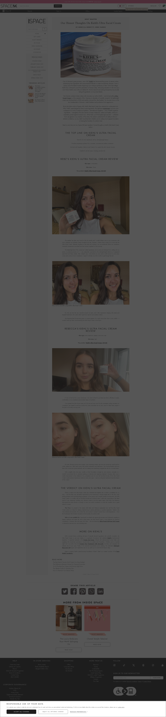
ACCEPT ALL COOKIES (21, 712)
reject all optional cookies (53, 711)
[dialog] (83, 709)
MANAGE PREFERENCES (78, 712)
